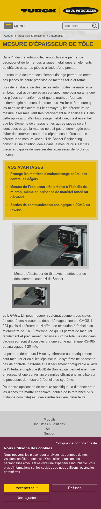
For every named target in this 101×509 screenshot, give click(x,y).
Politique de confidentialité (75, 443)
